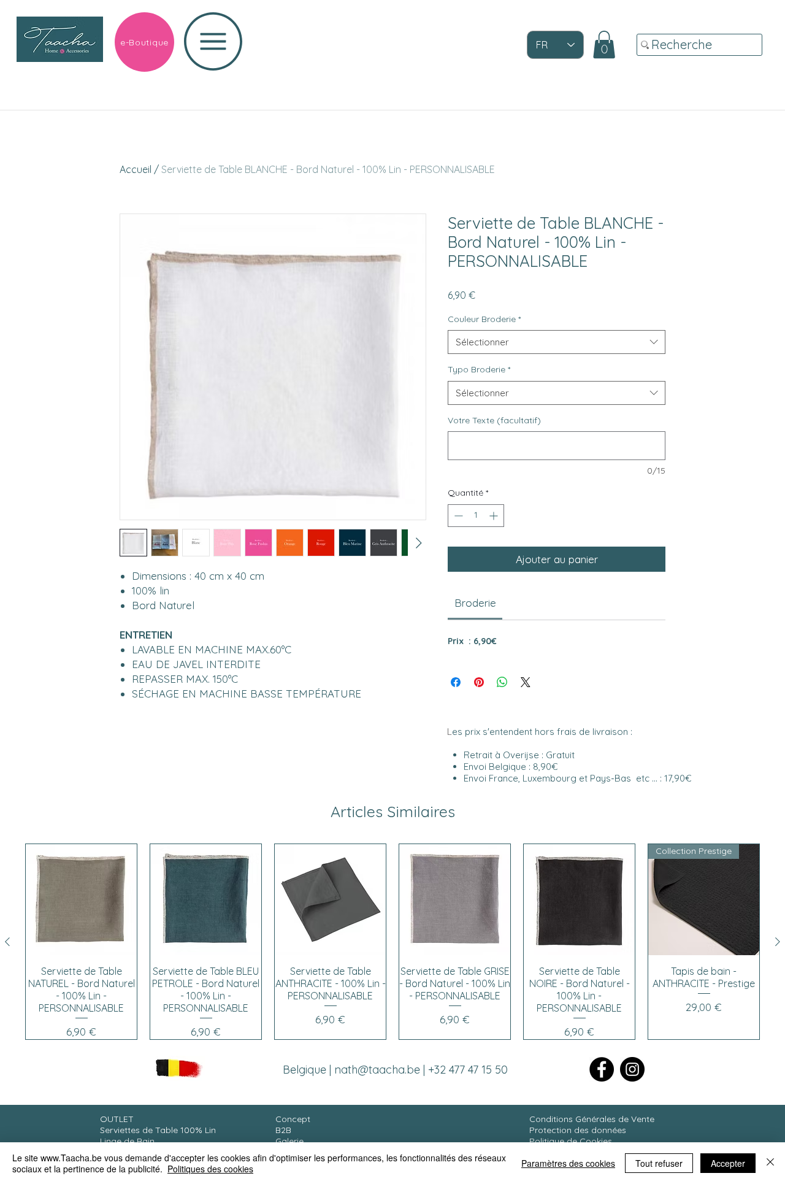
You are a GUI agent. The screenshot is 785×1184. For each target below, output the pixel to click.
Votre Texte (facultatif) (494, 420)
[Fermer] (770, 1163)
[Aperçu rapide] (81, 899)
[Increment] (494, 515)
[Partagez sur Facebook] (455, 682)
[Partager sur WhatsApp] (502, 682)
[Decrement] (457, 515)
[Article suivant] (777, 941)
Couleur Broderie (484, 319)
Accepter (728, 1163)
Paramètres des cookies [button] (568, 1163)
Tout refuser (659, 1163)
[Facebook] (601, 1069)
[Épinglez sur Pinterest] (479, 682)
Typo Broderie (479, 369)
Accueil (135, 169)
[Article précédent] (7, 941)
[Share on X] (525, 682)
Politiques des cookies (210, 1169)
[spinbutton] (476, 515)
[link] (604, 44)
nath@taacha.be (377, 1070)
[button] (213, 41)
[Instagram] (632, 1069)
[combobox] (556, 342)
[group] (392, 941)
